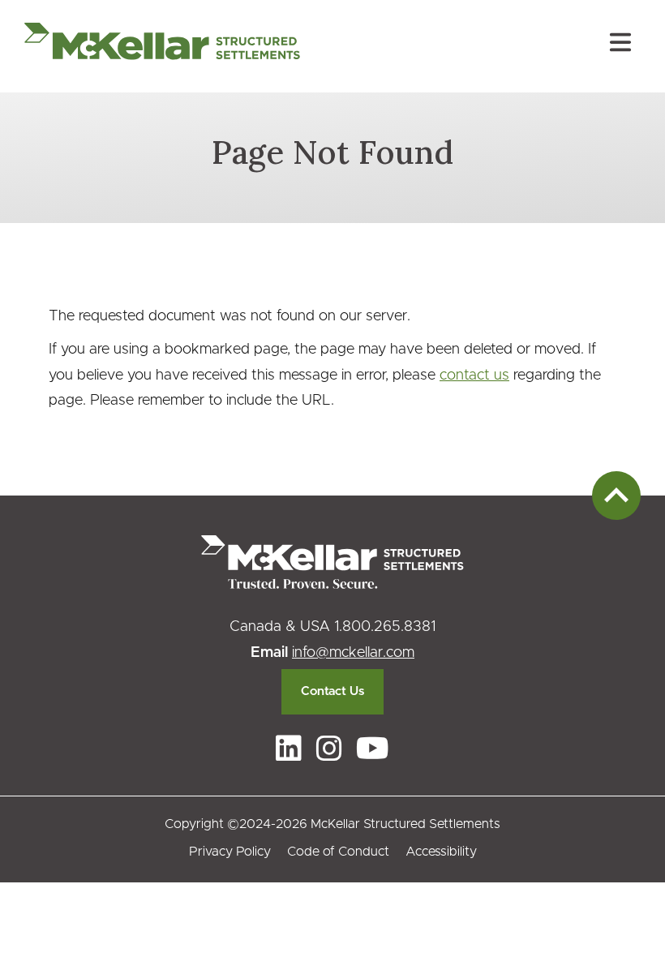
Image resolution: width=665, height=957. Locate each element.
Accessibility (441, 851)
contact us (474, 375)
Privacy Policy (230, 851)
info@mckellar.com (353, 653)
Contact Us (332, 691)
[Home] (162, 46)
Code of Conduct (338, 851)
